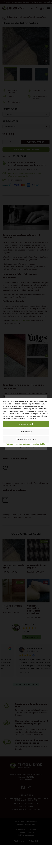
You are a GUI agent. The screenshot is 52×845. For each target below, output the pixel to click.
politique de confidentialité (34, 444)
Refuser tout (26, 431)
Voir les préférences (26, 439)
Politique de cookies (14, 444)
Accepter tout (26, 424)
